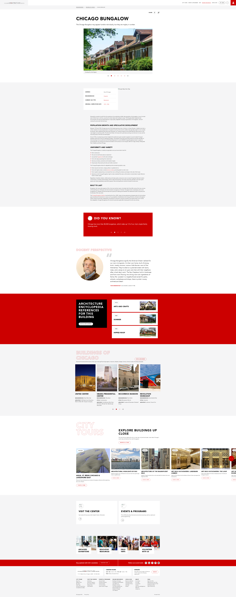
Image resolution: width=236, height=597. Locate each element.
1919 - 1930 (106, 104)
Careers (137, 585)
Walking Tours (79, 582)
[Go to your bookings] (233, 2)
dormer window (110, 170)
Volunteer (127, 585)
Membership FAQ (151, 585)
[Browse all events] (122, 520)
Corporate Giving (128, 583)
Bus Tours (78, 583)
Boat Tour (78, 581)
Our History (137, 581)
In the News (137, 583)
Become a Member (129, 581)
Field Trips (78, 585)
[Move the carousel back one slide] (108, 76)
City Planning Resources (117, 586)
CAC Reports (115, 590)
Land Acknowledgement (140, 586)
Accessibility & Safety (80, 587)
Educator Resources (116, 587)
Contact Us (137, 589)
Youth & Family (102, 583)
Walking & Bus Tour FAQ (152, 582)
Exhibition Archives (116, 585)
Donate (126, 586)
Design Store (90, 585)
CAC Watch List (116, 583)
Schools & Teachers (103, 582)
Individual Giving (128, 582)
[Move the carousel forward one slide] (127, 76)
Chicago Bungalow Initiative (98, 195)
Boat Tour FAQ (150, 581)
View (107, 573)
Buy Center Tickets (91, 583)
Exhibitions (89, 581)
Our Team (137, 582)
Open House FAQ (151, 586)
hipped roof (100, 157)
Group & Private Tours (80, 586)
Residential (106, 100)
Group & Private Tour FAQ (153, 583)
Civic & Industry (102, 585)
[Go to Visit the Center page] (80, 518)
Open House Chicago (103, 586)
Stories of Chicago (116, 589)
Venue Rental (90, 586)
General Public (102, 581)
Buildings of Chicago (117, 581)
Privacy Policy (86, 594)
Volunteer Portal (157, 594)
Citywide (106, 96)
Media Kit (137, 587)
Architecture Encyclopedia (118, 582)
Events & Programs (91, 582)
